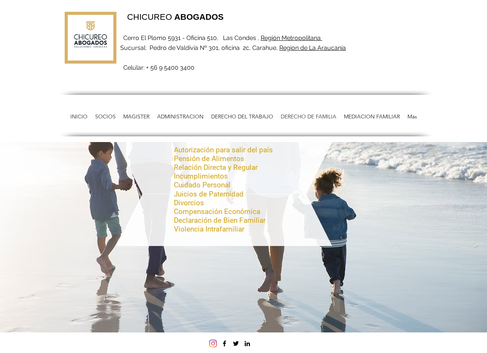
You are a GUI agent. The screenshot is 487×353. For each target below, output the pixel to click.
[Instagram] (213, 343)
